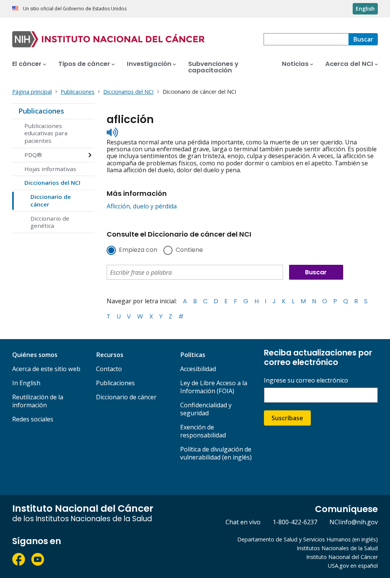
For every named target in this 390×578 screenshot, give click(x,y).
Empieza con (138, 250)
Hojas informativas (50, 169)
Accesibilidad (198, 369)
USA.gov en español (353, 565)
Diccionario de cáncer (50, 200)
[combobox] (306, 39)
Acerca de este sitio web (46, 369)
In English (26, 383)
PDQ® (33, 155)
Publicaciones (41, 110)
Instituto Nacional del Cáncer (342, 556)
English (365, 8)
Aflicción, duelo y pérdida (142, 206)
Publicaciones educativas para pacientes (45, 133)
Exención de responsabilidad (203, 431)
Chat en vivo (243, 522)
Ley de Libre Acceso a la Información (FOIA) (213, 387)
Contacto (109, 369)
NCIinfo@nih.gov (353, 522)
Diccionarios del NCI (52, 182)
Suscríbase (287, 418)
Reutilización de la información (37, 401)
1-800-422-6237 (295, 522)
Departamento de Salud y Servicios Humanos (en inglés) (307, 539)
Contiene (189, 250)
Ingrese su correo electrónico (306, 380)
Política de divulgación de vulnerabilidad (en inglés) (216, 453)
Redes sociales (32, 419)
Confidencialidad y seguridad (206, 409)
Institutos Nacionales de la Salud (337, 548)
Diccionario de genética (49, 222)
